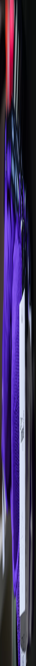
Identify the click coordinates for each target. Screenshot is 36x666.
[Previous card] (4, 539)
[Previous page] (2, 206)
